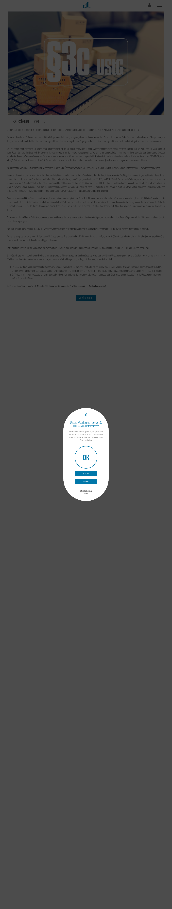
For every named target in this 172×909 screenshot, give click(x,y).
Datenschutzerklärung (86, 491)
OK (86, 457)
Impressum (86, 493)
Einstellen (86, 473)
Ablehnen (86, 481)
